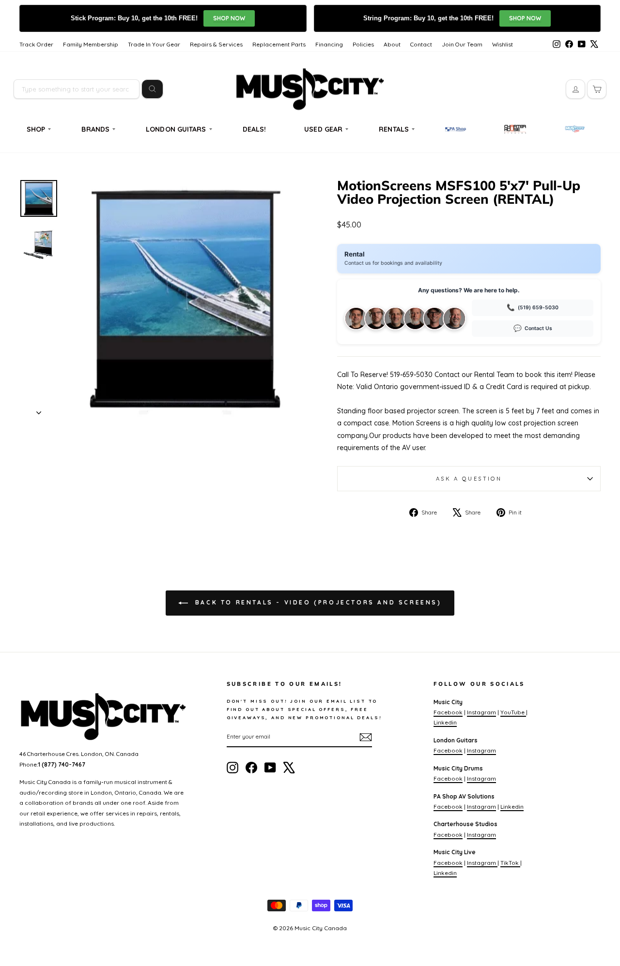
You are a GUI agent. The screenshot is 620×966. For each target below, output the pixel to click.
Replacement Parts (279, 44)
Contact (421, 44)
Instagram (481, 712)
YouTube (513, 712)
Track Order (36, 44)
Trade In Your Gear (154, 44)
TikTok (510, 862)
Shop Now (229, 18)
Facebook (448, 712)
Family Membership (90, 44)
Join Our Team (462, 44)
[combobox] (77, 89)
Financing (329, 44)
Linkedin (445, 722)
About (392, 44)
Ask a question (469, 478)
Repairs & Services (216, 44)
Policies (363, 44)
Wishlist (502, 44)
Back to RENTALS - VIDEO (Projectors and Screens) (316, 602)
